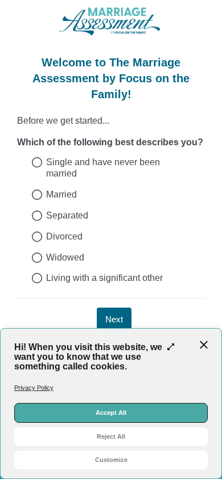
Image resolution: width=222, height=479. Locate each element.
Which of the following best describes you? (110, 142)
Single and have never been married (103, 168)
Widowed (65, 257)
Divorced (64, 236)
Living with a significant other (104, 278)
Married (61, 194)
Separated (67, 215)
